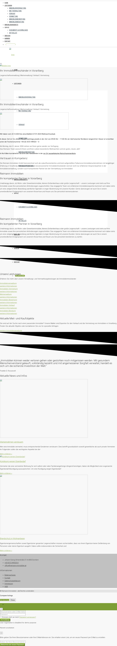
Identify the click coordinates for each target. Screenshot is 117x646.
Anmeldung (5, 620)
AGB (6, 586)
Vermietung (13, 16)
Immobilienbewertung (17, 19)
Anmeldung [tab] (9, 604)
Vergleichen (4, 600)
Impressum (9, 584)
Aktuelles (13, 33)
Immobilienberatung (16, 22)
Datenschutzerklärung (12, 581)
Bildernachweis (10, 575)
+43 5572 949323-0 (12, 563)
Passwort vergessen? (27, 617)
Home (6, 3)
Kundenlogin (10, 44)
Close (13, 600)
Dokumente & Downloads (18, 30)
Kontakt (7, 41)
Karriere (7, 38)
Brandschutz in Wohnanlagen (12, 538)
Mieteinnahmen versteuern (11, 442)
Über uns (7, 35)
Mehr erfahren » (6, 454)
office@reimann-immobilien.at (15, 565)
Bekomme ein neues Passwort (12, 645)
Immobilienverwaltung (17, 8)
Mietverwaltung (15, 11)
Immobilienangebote (11, 25)
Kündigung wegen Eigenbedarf (13, 461)
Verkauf (12, 14)
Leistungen (8, 5)
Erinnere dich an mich (10, 617)
